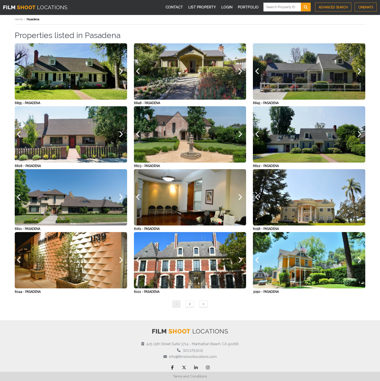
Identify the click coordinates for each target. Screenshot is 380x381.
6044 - (20, 291)
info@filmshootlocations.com (193, 357)
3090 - (258, 291)
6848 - (139, 103)
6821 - (20, 229)
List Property (202, 7)
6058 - (258, 229)
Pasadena (32, 103)
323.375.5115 (193, 350)
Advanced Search (333, 7)
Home (19, 19)
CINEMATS (365, 7)
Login (226, 7)
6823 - (139, 166)
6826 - (20, 166)
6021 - (139, 291)
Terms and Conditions (190, 376)
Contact (174, 7)
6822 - (258, 166)
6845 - (258, 103)
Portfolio (248, 7)
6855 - (20, 103)
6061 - (139, 229)
